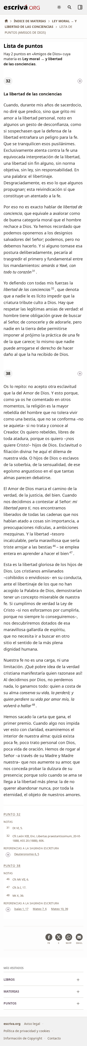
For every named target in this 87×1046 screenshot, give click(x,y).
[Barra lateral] (80, 7)
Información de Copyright (23, 1038)
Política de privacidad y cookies (27, 1031)
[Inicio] (8, 21)
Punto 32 (12, 814)
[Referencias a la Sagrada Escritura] (80, 81)
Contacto (54, 1038)
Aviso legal (32, 1023)
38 (8, 373)
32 (8, 81)
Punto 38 (12, 865)
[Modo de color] (59, 7)
